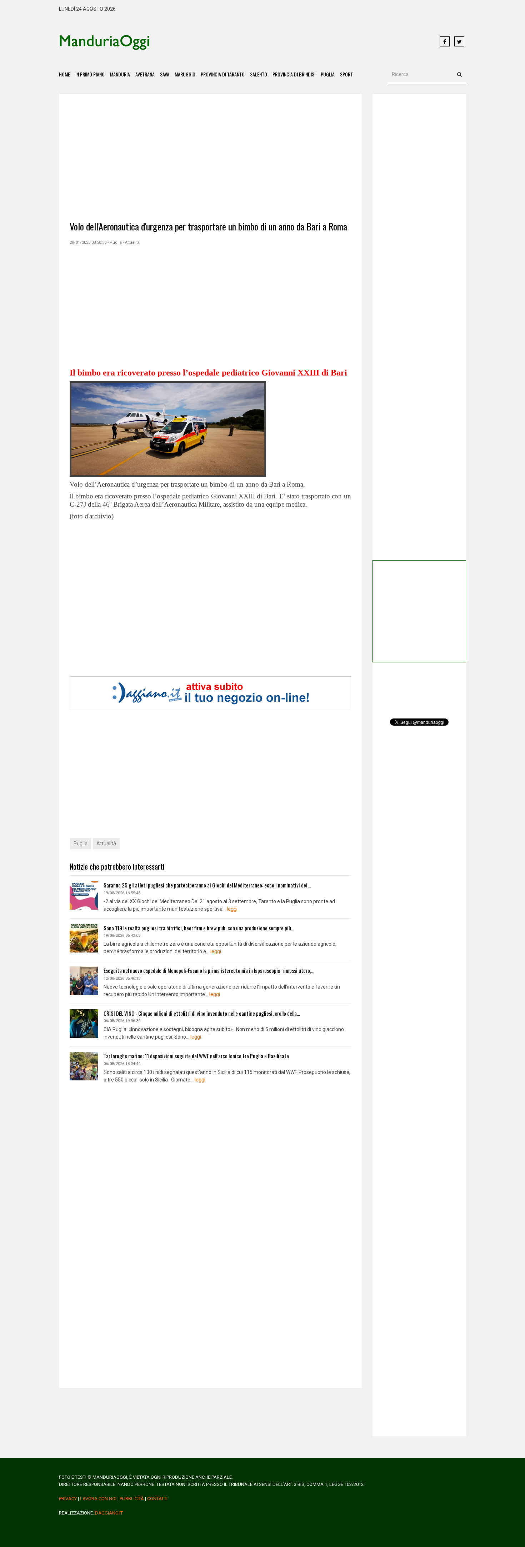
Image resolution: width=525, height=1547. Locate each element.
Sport (346, 74)
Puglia (328, 74)
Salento (258, 74)
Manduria (120, 74)
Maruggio (185, 74)
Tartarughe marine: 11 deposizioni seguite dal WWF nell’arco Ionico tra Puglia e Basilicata (196, 1056)
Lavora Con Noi (98, 1498)
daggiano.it (109, 1513)
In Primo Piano (90, 74)
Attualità (106, 843)
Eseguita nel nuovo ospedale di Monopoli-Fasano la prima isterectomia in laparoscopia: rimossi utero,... (209, 970)
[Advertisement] (294, 42)
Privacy (68, 1498)
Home (64, 74)
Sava (164, 74)
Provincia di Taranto (223, 74)
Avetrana (145, 74)
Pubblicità (132, 1498)
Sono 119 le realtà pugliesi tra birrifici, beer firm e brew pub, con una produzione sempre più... (199, 928)
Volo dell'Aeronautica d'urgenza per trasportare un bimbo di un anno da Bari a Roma (208, 226)
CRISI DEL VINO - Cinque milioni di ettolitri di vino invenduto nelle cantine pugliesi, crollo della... (202, 1013)
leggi (232, 909)
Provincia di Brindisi (293, 74)
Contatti (157, 1498)
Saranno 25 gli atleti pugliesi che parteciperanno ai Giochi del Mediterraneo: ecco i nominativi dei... (207, 885)
